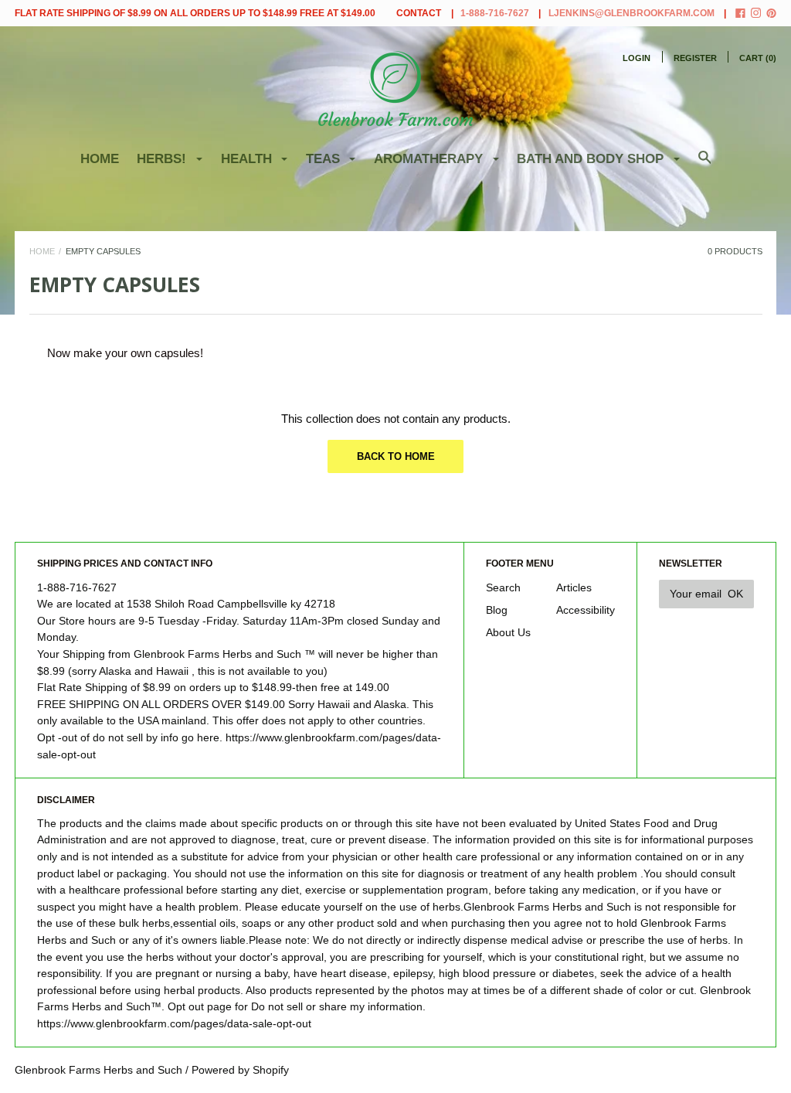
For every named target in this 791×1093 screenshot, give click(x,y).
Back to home (396, 456)
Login (636, 58)
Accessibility (585, 610)
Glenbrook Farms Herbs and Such (98, 1070)
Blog (497, 610)
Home (99, 159)
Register (695, 58)
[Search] (704, 165)
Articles (574, 588)
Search (503, 588)
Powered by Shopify (240, 1070)
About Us (508, 632)
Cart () (757, 58)
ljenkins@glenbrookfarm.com (631, 13)
